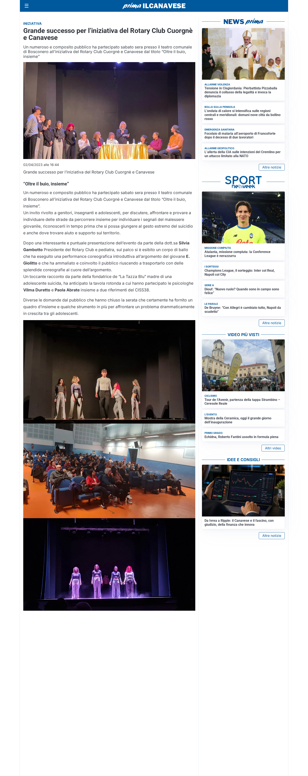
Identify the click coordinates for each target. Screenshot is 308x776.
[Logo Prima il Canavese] (154, 6)
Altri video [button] (273, 448)
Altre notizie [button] (271, 167)
